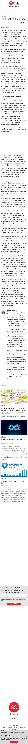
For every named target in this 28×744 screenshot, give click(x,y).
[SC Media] (14, 3)
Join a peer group (22, 727)
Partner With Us (14, 729)
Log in (11, 6)
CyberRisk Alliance (9, 720)
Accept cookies (14, 742)
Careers (20, 720)
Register (16, 6)
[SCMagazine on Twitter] (14, 714)
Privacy (24, 720)
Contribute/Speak (9, 727)
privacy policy (22, 738)
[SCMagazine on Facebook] (11, 714)
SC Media (4, 720)
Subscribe (14, 603)
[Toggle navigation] (2, 3)
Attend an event (16, 727)
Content (3, 16)
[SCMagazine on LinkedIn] (17, 714)
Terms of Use (20, 599)
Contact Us (15, 720)
